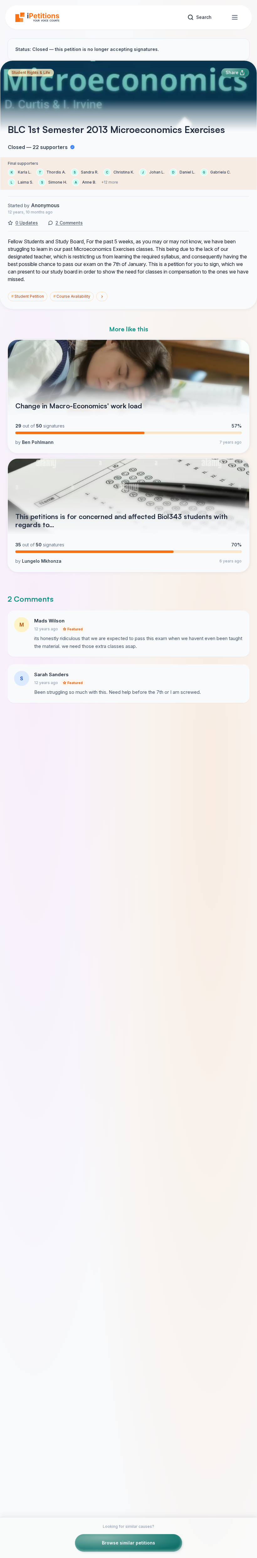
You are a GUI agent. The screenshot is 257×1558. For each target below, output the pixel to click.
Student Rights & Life (31, 72)
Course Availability (71, 296)
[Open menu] (235, 17)
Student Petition (27, 296)
